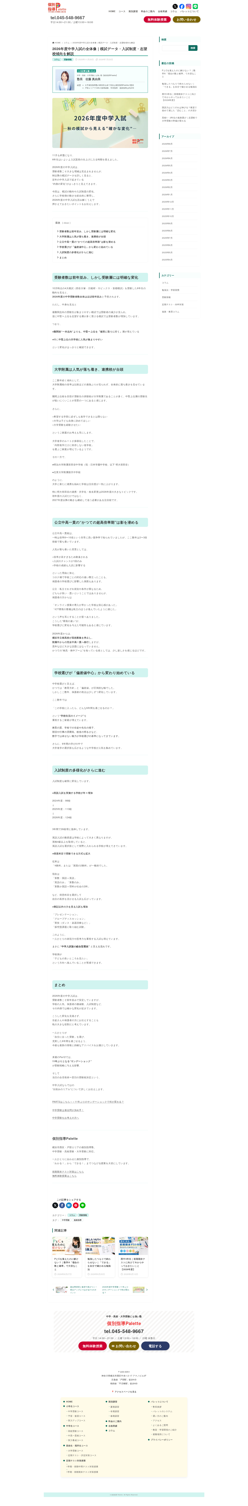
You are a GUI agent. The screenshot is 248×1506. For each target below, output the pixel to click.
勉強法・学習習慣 (170, 289)
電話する (155, 1346)
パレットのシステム (162, 1411)
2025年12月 (168, 201)
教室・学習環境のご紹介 (165, 1429)
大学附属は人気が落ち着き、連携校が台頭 (82, 236)
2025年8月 (167, 230)
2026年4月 (167, 172)
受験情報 (68, 59)
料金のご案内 (115, 1421)
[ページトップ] (242, 1491)
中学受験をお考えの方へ (65, 1117)
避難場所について (161, 1434)
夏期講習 (114, 1406)
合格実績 (113, 1425)
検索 (164, 39)
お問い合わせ (186, 19)
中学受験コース (75, 1411)
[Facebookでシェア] (62, 1205)
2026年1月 (167, 194)
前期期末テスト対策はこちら (68, 1171)
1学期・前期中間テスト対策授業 (82, 1466)
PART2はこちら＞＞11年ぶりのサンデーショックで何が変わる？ (88, 1101)
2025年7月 (167, 237)
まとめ (63, 257)
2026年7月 (167, 151)
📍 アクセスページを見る (124, 1391)
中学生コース (72, 1425)
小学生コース (72, 1406)
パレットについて (159, 1401)
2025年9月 (167, 223)
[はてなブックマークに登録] (69, 1205)
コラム (67, 42)
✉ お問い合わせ (124, 1346)
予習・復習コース (77, 1415)
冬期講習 (114, 1411)
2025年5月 (167, 252)
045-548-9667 (71, 17)
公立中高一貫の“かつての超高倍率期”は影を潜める (87, 241)
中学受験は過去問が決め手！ (68, 1110)
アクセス (157, 1420)
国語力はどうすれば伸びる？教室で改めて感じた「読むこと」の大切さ (179, 109)
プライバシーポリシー (162, 1439)
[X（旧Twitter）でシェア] (55, 1205)
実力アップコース (77, 1420)
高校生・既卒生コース (77, 1445)
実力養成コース (75, 1440)
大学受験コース (75, 1450)
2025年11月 (168, 208)
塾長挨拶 (157, 1406)
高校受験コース (75, 1431)
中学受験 (66, 1220)
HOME (58, 42)
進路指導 (78, 1220)
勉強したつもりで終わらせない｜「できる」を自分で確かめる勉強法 (179, 85)
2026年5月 (167, 165)
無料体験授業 (157, 19)
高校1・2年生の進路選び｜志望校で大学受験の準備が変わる (179, 119)
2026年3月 (167, 179)
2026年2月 (167, 187)
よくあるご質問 (160, 1425)
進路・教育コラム (170, 311)
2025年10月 (168, 216)
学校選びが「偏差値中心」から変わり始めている (86, 247)
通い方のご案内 (160, 1415)
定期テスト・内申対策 (173, 304)
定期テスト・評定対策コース (82, 1455)
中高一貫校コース (77, 1435)
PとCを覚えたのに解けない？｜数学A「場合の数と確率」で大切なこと (179, 73)
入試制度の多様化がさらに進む (76, 252)
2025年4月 (167, 259)
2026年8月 (167, 143)
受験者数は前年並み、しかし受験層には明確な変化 (87, 231)
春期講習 (114, 1415)
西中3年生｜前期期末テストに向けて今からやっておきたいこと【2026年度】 (179, 96)
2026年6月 (167, 158)
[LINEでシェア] (83, 1205)
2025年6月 (167, 245)
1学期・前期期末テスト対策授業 (82, 1471)
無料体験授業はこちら (64, 1175)
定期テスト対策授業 (76, 1460)
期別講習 (113, 1401)
